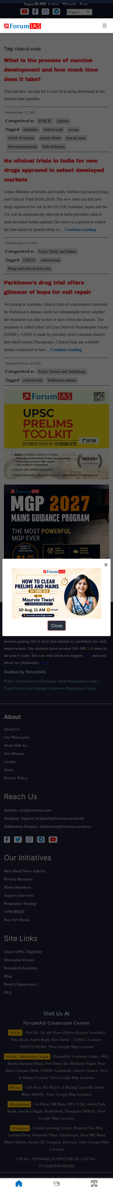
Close (56, 625)
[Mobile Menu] (104, 25)
